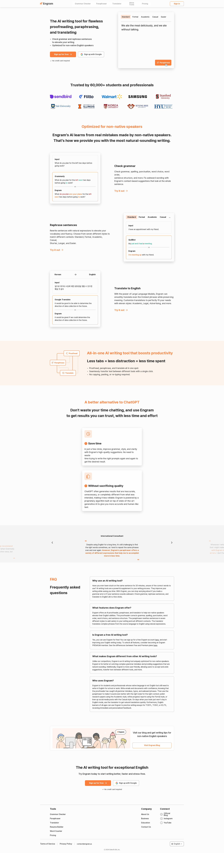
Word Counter (56, 831)
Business (145, 818)
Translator (116, 4)
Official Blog (167, 814)
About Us (145, 814)
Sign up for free (61, 54)
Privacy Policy (66, 844)
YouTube (167, 823)
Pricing (145, 4)
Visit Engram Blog (152, 745)
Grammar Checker (83, 4)
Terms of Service (47, 844)
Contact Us (146, 827)
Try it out (119, 190)
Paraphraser (101, 4)
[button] (177, 844)
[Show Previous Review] (52, 542)
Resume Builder (56, 827)
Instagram (168, 818)
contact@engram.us (84, 844)
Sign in (177, 4)
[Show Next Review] (171, 542)
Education (145, 823)
